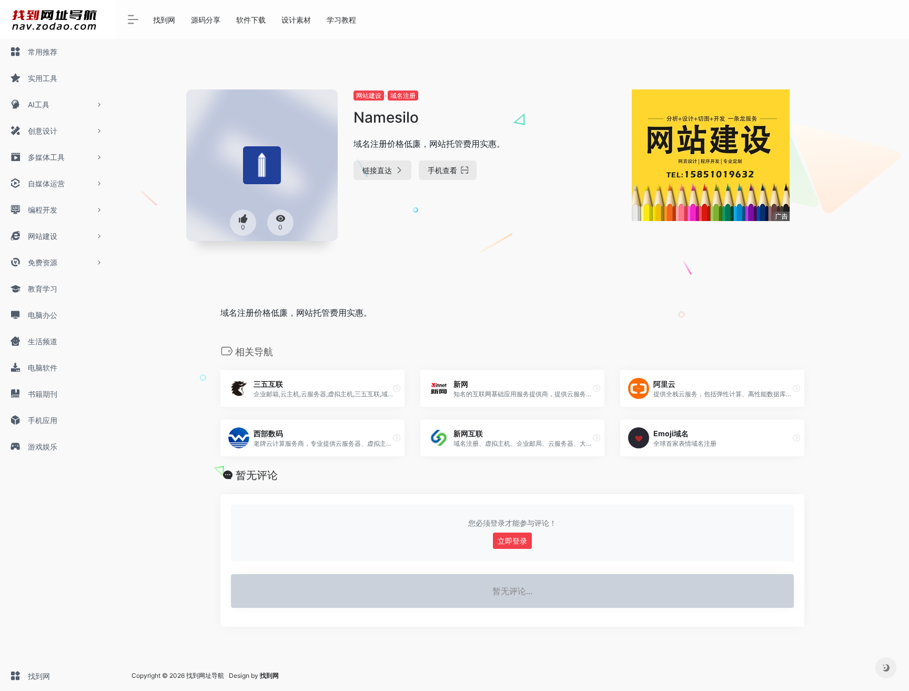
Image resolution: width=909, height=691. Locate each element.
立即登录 (512, 540)
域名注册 (403, 95)
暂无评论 (257, 475)
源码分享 (205, 19)
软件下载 (251, 19)
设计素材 (296, 19)
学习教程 (341, 19)
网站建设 (368, 95)
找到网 (164, 19)
